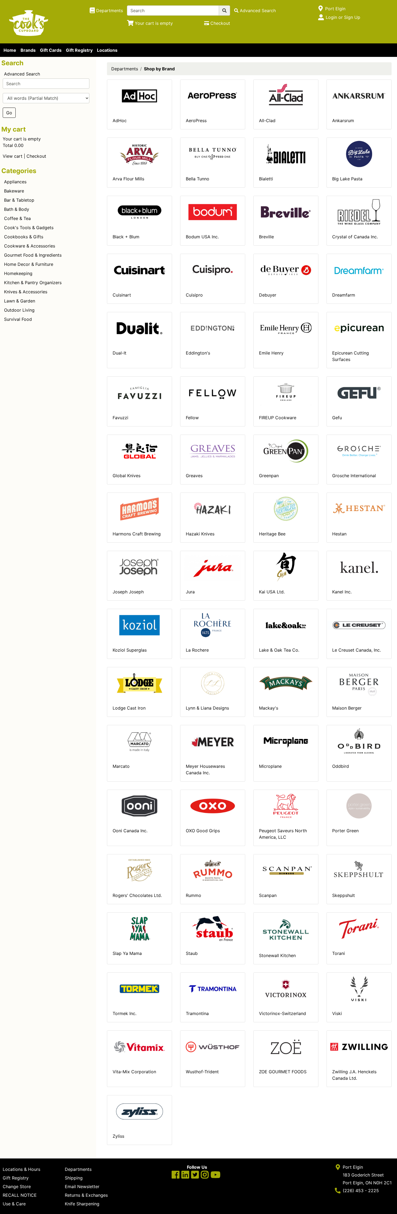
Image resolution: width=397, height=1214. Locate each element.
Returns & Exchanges (86, 1195)
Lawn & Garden (19, 301)
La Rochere (197, 650)
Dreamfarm (343, 295)
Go (9, 112)
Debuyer (267, 295)
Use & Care (14, 1203)
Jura (190, 591)
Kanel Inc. (342, 591)
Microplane (270, 766)
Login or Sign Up (343, 17)
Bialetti (266, 178)
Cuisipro (194, 295)
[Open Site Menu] (320, 8)
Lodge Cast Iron (129, 708)
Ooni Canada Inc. (130, 830)
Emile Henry (271, 353)
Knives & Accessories (25, 291)
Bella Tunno (197, 178)
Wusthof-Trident (202, 1071)
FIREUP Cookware (277, 417)
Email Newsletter (82, 1186)
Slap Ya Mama (127, 953)
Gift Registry (79, 50)
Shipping (74, 1178)
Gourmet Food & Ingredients (33, 255)
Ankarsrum (343, 120)
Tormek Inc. (124, 1013)
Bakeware (14, 191)
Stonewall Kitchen (277, 955)
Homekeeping (18, 273)
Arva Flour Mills (128, 178)
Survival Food (18, 319)
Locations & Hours (21, 1169)
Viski (337, 1013)
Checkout (36, 156)
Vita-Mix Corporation (134, 1071)
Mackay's (268, 708)
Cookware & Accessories (29, 246)
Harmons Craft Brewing (137, 534)
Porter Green (345, 830)
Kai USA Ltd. (272, 591)
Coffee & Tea (17, 218)
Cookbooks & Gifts (23, 236)
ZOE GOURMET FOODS (283, 1071)
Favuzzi (120, 417)
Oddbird (340, 766)
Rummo (193, 895)
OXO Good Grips (203, 830)
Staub (192, 953)
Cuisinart (122, 295)
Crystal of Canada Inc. (355, 236)
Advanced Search (22, 74)
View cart (12, 156)
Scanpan (268, 895)
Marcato (121, 766)
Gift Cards (51, 50)
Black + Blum (126, 236)
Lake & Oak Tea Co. (279, 650)
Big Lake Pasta (347, 178)
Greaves (194, 475)
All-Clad (267, 120)
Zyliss (118, 1136)
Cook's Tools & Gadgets (28, 227)
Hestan (339, 534)
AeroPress (196, 120)
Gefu (337, 417)
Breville (266, 236)
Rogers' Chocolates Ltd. (137, 895)
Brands (28, 50)
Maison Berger (347, 708)
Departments (124, 68)
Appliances (15, 181)
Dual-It (119, 353)
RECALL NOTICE (20, 1195)
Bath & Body (16, 209)
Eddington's (198, 353)
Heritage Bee (272, 534)
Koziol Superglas (130, 650)
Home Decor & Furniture (28, 264)
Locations (107, 50)
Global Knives (126, 475)
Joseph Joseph (128, 591)
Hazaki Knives (200, 534)
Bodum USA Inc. (202, 236)
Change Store (17, 1186)
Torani (338, 953)
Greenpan (269, 475)
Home (10, 50)
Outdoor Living (19, 310)
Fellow (192, 417)
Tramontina (197, 1013)
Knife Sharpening (82, 1203)
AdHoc (120, 120)
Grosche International (354, 475)
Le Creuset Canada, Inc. (356, 650)
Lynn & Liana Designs (207, 708)
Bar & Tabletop (19, 200)
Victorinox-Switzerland (282, 1013)
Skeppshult (343, 895)
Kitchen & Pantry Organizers (33, 282)
